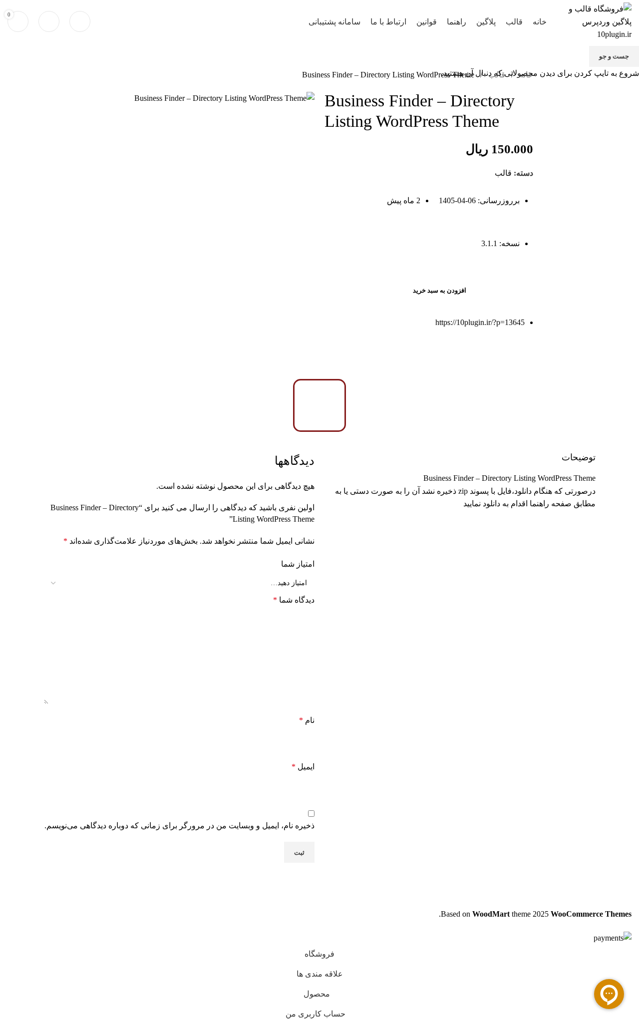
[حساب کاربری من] (48, 21)
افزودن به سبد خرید (439, 290)
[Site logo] (594, 20)
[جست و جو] (79, 21)
